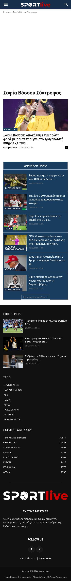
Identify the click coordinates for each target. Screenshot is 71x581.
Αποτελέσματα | (29, 558)
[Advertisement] (35, 52)
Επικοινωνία (25, 577)
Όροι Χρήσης (39, 577)
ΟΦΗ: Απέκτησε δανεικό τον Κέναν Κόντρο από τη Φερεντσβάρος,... (46, 280)
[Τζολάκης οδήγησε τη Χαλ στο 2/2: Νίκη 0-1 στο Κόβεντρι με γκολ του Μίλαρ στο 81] (13, 326)
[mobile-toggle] (5, 4)
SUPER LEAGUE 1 (13, 187)
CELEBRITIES (10, 129)
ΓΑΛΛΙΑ (8, 228)
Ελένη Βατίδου (10, 147)
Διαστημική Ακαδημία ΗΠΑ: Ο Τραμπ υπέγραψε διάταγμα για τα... (47, 260)
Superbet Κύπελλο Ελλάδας (14, 247)
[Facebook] (31, 549)
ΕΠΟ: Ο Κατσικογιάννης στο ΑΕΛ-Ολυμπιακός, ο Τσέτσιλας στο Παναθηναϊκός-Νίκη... (47, 240)
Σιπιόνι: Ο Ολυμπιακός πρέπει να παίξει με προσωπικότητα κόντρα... (47, 199)
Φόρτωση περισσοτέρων (34, 297)
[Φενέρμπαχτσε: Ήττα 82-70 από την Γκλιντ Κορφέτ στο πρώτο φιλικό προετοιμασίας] (13, 343)
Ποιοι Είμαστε (11, 577)
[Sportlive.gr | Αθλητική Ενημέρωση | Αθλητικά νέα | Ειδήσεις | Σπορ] (35, 495)
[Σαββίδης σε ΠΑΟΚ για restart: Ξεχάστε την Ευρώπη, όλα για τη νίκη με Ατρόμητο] (13, 361)
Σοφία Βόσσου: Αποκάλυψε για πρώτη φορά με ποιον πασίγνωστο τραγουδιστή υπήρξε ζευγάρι (33, 139)
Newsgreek (45, 558)
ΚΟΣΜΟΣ (9, 269)
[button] (66, 4)
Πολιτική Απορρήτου (57, 577)
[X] (39, 549)
